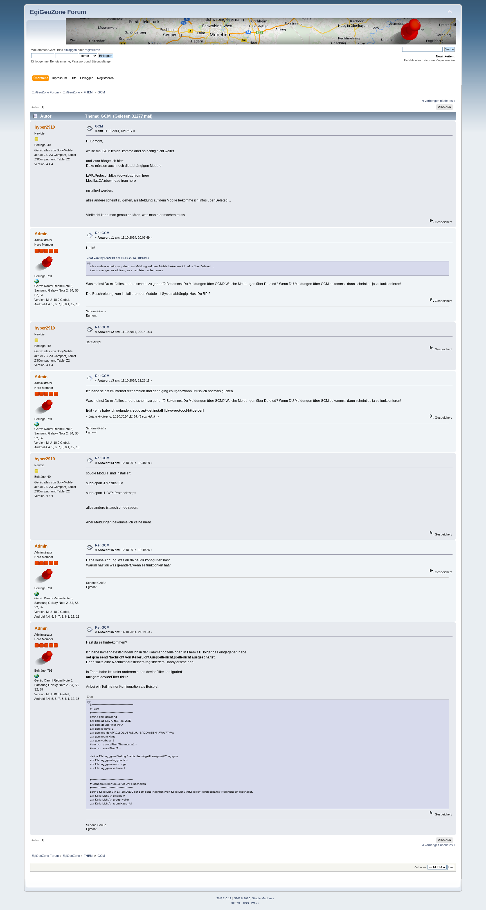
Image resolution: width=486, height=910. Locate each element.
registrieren (92, 49)
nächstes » (447, 100)
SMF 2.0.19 (223, 898)
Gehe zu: (421, 867)
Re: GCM (102, 233)
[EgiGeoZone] (36, 282)
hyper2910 (45, 127)
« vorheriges (430, 100)
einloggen (70, 49)
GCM (99, 126)
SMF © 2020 (242, 898)
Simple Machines (263, 898)
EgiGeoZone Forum (58, 11)
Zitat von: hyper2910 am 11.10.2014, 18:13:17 (118, 257)
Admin (41, 233)
